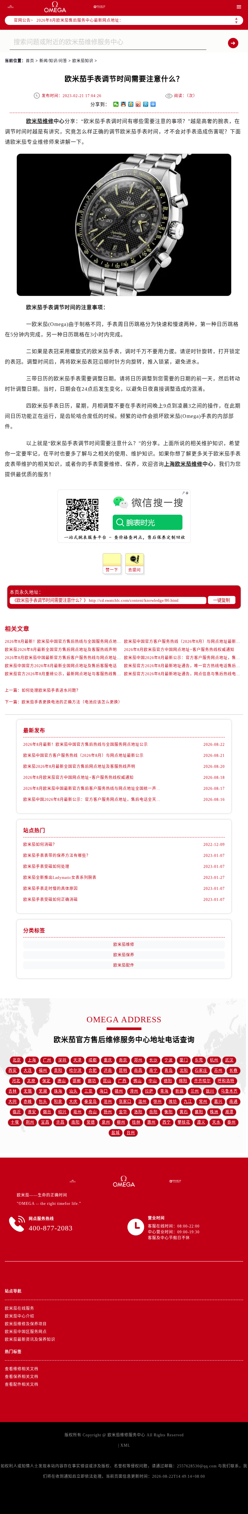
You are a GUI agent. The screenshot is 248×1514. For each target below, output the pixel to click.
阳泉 (58, 1101)
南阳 (75, 1122)
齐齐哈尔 (202, 1081)
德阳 (168, 1081)
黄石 (184, 1112)
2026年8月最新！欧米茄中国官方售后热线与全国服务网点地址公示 (67, 641)
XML (125, 1445)
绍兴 (62, 1112)
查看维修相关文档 (21, 1369)
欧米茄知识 (82, 61)
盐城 (115, 1132)
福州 (43, 1070)
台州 (131, 1132)
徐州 (157, 1101)
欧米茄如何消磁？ (40, 844)
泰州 (231, 1122)
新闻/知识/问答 (53, 61)
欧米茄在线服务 (19, 1308)
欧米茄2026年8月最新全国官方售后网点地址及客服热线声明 (61, 649)
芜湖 (43, 1091)
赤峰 (28, 1101)
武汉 (229, 1060)
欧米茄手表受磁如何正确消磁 (50, 899)
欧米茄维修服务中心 (126, 1435)
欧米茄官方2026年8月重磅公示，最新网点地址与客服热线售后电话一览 (71, 674)
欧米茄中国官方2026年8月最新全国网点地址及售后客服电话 (61, 666)
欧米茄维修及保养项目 (26, 1324)
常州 (203, 1101)
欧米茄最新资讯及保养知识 (30, 1339)
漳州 (134, 1091)
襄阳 (199, 1112)
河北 (16, 1081)
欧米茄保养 (123, 955)
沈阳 (184, 1070)
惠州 (151, 1122)
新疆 (179, 1091)
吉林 (12, 1091)
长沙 (153, 1060)
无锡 (28, 1091)
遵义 (201, 1122)
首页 (30, 61)
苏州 (218, 1070)
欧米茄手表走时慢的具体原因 (50, 888)
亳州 (77, 1112)
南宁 (153, 1070)
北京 (17, 1060)
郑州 (138, 1060)
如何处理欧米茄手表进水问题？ (51, 690)
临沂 (17, 1112)
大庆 (73, 1101)
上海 (32, 1060)
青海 (164, 1091)
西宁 (166, 1122)
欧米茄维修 (40, 121)
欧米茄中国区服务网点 (26, 1331)
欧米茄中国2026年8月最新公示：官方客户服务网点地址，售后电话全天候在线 (91, 799)
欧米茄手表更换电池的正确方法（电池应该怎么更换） (72, 702)
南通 (233, 1101)
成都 (92, 1060)
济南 (108, 1070)
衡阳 (168, 1112)
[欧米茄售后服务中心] (55, 6)
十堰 (15, 1122)
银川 (210, 1091)
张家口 (125, 1101)
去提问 (134, 570)
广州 (47, 1060)
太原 (31, 1081)
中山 (153, 1081)
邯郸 (77, 1081)
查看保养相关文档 (21, 1376)
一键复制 (221, 600)
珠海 (58, 1091)
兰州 (195, 1091)
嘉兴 (218, 1101)
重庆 (108, 1060)
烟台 (47, 1112)
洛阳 (138, 1112)
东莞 (199, 1060)
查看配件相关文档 (21, 1384)
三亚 (88, 1091)
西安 (12, 1070)
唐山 (61, 1081)
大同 (12, 1101)
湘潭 (229, 1112)
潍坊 (173, 1101)
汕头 (73, 1091)
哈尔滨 (75, 1070)
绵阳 (183, 1081)
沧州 (108, 1101)
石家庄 (201, 1070)
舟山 (92, 1112)
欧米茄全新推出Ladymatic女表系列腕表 (60, 877)
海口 (103, 1091)
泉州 (106, 1122)
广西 (122, 1081)
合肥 (92, 1070)
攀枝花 (184, 1122)
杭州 (214, 1060)
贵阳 (58, 1070)
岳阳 (153, 1112)
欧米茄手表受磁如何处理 (46, 866)
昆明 (123, 1070)
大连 (28, 1070)
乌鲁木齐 (229, 1091)
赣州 (119, 1091)
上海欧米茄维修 (183, 464)
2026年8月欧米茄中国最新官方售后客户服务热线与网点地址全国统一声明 (73, 658)
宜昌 (45, 1122)
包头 (43, 1101)
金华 (123, 1112)
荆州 (30, 1122)
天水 (216, 1122)
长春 (233, 1070)
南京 (123, 1060)
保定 (46, 1081)
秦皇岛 (90, 1101)
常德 (91, 1122)
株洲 (214, 1112)
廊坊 (92, 1081)
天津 (77, 1060)
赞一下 (112, 570)
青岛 (168, 1070)
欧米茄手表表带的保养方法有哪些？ (56, 855)
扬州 (108, 1112)
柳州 (121, 1122)
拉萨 (149, 1091)
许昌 (60, 1122)
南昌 (138, 1070)
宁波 (168, 1060)
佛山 (137, 1081)
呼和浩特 (226, 1081)
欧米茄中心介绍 (19, 1316)
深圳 (62, 1060)
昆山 (107, 1081)
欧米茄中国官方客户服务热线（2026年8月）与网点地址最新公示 (184, 641)
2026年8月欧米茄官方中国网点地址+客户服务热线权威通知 (179, 649)
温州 (142, 1101)
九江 (188, 1101)
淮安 (32, 1112)
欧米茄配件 (123, 965)
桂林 (136, 1122)
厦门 (184, 1060)
